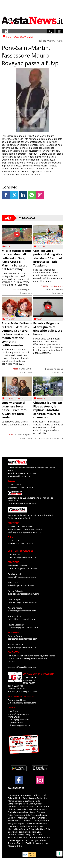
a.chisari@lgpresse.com (25, 702)
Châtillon (45, 286)
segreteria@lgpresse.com (26, 691)
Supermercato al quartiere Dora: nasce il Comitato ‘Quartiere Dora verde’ (14, 410)
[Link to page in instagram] (40, 195)
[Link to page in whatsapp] (32, 195)
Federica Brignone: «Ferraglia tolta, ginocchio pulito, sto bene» (47, 328)
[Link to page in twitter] (14, 195)
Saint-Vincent (56, 286)
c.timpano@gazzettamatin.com (22, 602)
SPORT (7, 246)
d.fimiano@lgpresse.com (19, 725)
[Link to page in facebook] (6, 195)
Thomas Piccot (44, 438)
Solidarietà (42, 246)
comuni (19, 398)
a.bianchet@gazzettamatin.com (23, 568)
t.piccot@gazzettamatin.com (21, 619)
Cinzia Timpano (24, 434)
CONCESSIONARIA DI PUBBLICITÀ (38, 673)
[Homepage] (6, 31)
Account (12, 707)
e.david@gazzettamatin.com (21, 585)
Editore (11, 481)
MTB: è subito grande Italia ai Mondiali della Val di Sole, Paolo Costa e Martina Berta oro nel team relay (17, 260)
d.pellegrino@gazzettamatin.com (23, 593)
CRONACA (40, 398)
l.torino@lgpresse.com (18, 714)
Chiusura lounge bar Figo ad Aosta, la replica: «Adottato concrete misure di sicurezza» (47, 410)
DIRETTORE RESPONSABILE (20, 550)
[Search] (50, 31)
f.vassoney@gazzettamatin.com (23, 627)
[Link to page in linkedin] (23, 195)
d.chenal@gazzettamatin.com (22, 576)
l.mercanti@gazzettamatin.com (22, 557)
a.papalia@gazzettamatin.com (22, 610)
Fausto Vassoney (55, 289)
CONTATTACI (14, 652)
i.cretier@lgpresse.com (18, 719)
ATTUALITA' (9, 319)
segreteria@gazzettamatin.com (27, 532)
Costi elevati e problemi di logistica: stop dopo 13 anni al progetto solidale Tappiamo (48, 258)
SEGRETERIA (13, 632)
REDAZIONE (13, 523)
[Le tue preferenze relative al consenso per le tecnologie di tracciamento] (59, 853)
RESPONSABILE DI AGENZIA (21, 696)
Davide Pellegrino (23, 289)
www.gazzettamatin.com (19, 476)
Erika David (26, 368)
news (46, 41)
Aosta (15, 368)
